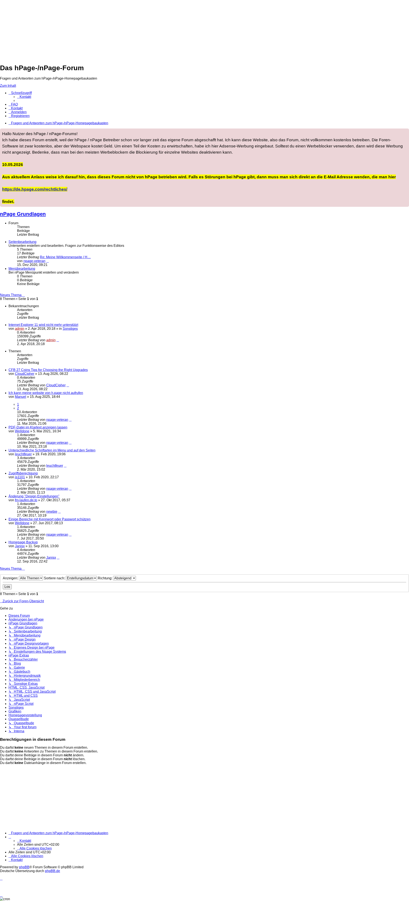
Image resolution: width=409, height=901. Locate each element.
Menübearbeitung (22, 268)
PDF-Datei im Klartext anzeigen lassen (38, 427)
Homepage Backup (23, 542)
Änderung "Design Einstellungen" (34, 496)
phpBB (24, 867)
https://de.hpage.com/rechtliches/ (34, 189)
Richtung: (105, 578)
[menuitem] (24, 97)
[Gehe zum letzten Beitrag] (57, 340)
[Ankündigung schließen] (405, 132)
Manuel (20, 396)
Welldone (22, 431)
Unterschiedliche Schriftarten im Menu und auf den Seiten (52, 450)
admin (19, 328)
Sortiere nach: (55, 578)
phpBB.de (52, 871)
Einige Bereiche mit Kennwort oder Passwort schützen (50, 519)
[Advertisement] (128, 30)
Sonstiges (70, 328)
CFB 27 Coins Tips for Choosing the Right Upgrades (48, 370)
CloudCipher (24, 374)
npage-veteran (34, 261)
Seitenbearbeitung (22, 242)
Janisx (20, 546)
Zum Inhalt (8, 85)
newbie (51, 511)
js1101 (20, 477)
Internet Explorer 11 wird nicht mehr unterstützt (43, 325)
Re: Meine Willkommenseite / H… (65, 257)
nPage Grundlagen (23, 214)
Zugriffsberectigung (23, 473)
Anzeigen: (11, 578)
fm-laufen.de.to (26, 500)
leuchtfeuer (23, 454)
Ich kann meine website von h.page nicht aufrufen (46, 393)
